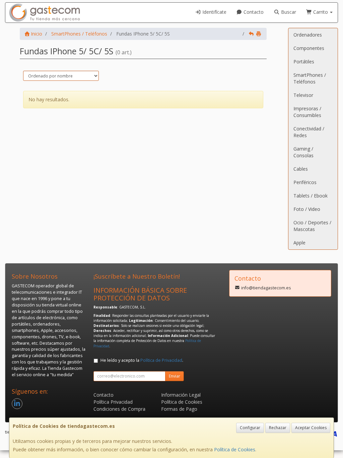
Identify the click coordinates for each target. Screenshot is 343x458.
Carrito (320, 12)
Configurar (250, 428)
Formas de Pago (179, 409)
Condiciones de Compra (119, 409)
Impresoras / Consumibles (307, 111)
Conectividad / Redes (308, 131)
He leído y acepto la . (141, 360)
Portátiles (303, 61)
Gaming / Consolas (303, 152)
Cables (300, 169)
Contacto (253, 12)
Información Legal (181, 395)
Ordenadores (307, 35)
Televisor (303, 95)
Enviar (174, 376)
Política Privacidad (113, 402)
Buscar (288, 12)
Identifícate (213, 12)
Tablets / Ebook (310, 195)
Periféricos (305, 182)
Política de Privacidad (161, 360)
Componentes (308, 48)
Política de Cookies (234, 449)
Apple (299, 242)
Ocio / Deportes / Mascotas (312, 225)
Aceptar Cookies (311, 428)
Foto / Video (306, 209)
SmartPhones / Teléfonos (309, 78)
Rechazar (277, 428)
